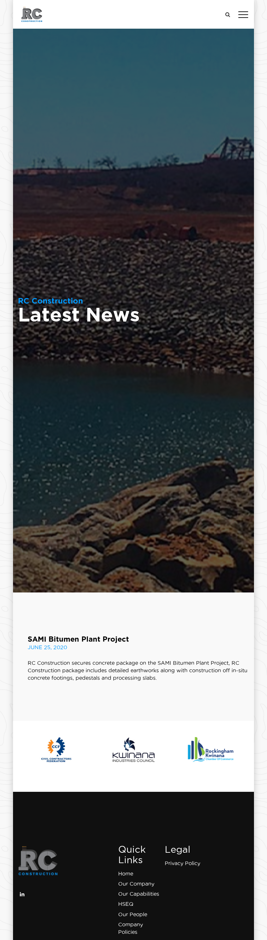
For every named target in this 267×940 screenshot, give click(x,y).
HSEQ (126, 904)
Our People (132, 914)
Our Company (136, 884)
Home (125, 873)
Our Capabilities (138, 894)
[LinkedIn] (22, 893)
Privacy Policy (182, 863)
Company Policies (130, 928)
